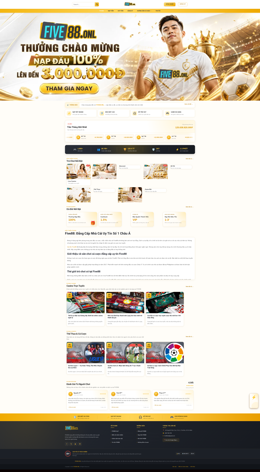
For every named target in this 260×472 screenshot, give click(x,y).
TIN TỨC (158, 11)
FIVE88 (102, 11)
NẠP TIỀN (111, 11)
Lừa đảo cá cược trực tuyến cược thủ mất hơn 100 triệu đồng (164, 317)
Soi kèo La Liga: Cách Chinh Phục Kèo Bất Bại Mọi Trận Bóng (163, 367)
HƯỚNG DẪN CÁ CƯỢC (143, 11)
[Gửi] (97, 4)
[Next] (252, 56)
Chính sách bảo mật (117, 438)
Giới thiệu (192, 466)
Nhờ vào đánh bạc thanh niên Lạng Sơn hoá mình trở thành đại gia (125, 317)
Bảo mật (174, 466)
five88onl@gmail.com (169, 435)
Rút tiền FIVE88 (142, 438)
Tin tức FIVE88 (116, 442)
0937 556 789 (168, 433)
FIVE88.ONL (77, 466)
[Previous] (8, 56)
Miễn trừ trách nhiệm (117, 434)
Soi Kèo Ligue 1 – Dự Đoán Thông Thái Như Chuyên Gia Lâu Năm (85, 367)
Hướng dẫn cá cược (143, 442)
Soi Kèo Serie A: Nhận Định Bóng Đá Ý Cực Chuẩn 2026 (124, 367)
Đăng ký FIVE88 (142, 431)
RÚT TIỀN (120, 11)
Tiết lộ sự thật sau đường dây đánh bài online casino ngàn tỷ (85, 317)
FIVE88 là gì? (115, 431)
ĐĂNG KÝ (130, 11)
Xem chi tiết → (189, 104)
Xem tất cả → (189, 158)
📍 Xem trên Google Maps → (171, 439)
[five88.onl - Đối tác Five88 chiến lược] (130, 4)
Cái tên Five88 (71, 247)
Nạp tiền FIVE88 (142, 434)
